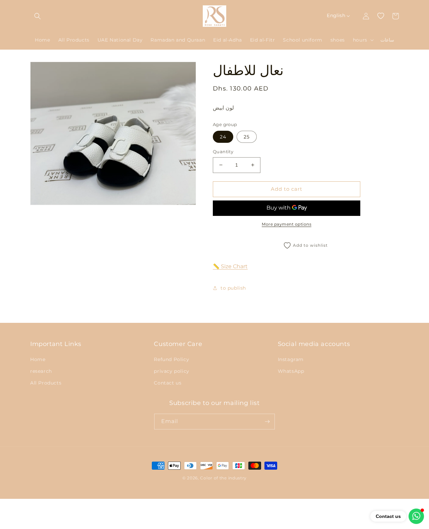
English (336, 15)
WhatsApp (291, 371)
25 (247, 137)
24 (223, 137)
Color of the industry (223, 477)
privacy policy (171, 371)
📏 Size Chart (230, 266)
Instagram (291, 359)
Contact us (167, 383)
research (41, 371)
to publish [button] (233, 288)
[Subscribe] (267, 421)
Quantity (223, 151)
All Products (45, 383)
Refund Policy (171, 359)
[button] (37, 16)
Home (37, 359)
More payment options (286, 224)
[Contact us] (416, 516)
